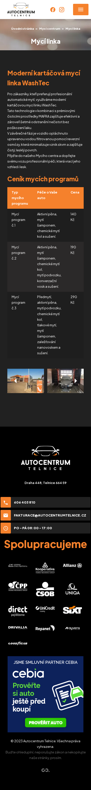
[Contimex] (45, 771)
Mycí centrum (49, 28)
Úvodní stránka (22, 28)
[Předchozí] (15, 381)
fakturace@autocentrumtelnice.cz (50, 515)
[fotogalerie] (25, 381)
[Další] (75, 381)
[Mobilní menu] (80, 9)
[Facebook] (53, 9)
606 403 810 (24, 502)
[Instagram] (62, 9)
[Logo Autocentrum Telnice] (21, 9)
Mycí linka (72, 28)
